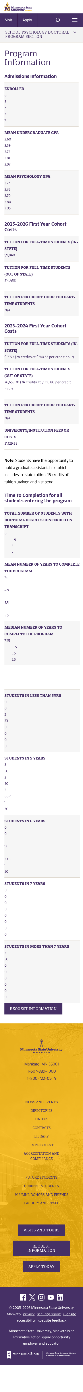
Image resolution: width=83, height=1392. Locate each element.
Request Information (33, 1008)
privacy (29, 1314)
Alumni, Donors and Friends (41, 1195)
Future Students (41, 1177)
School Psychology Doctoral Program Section (37, 34)
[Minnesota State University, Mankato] (41, 1045)
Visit (8, 20)
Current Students (41, 1186)
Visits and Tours (42, 1230)
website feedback (52, 1320)
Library (41, 1136)
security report (49, 1314)
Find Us (41, 1119)
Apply (27, 20)
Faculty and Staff (41, 1203)
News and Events (41, 1102)
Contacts (42, 1128)
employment (41, 1145)
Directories (41, 1110)
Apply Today (41, 1266)
